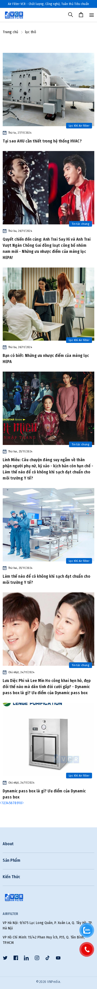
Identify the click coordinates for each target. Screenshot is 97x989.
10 (20, 803)
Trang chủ (10, 32)
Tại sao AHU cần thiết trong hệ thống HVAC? (42, 141)
